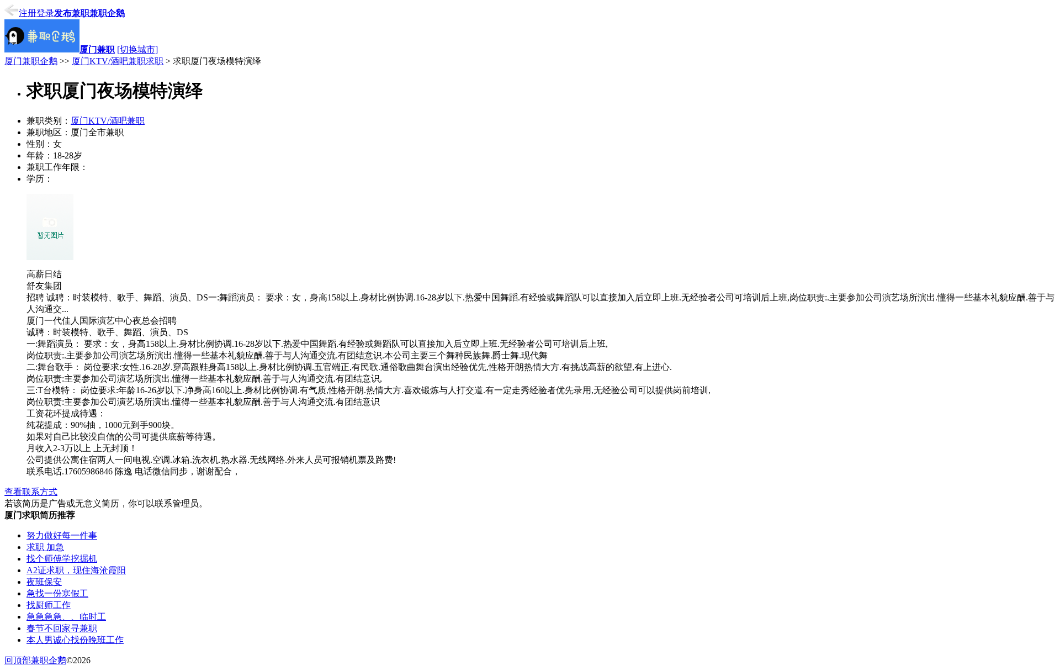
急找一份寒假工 (57, 593)
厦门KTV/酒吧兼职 (108, 120)
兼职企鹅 (107, 13)
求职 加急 (45, 547)
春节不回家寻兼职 (61, 628)
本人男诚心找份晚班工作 (75, 639)
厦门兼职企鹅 (30, 61)
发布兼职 (71, 13)
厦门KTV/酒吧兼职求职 (117, 61)
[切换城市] (137, 49)
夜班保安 (44, 582)
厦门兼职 (97, 49)
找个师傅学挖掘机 (61, 558)
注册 (27, 13)
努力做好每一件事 (61, 535)
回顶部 (17, 660)
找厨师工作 (48, 605)
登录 (45, 13)
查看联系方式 (30, 491)
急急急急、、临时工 (66, 616)
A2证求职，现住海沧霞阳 (76, 570)
